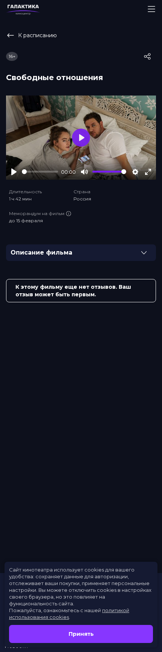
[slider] (40, 171)
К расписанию (37, 35)
